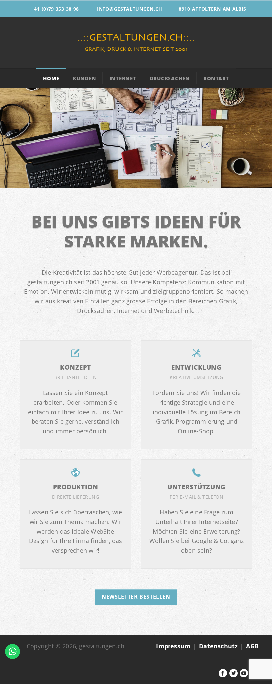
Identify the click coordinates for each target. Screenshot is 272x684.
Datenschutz (218, 646)
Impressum (173, 646)
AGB (252, 646)
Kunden (84, 78)
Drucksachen (170, 78)
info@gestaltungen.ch (129, 9)
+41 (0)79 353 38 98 (55, 9)
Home (51, 78)
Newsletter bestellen (136, 596)
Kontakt (216, 78)
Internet (122, 78)
